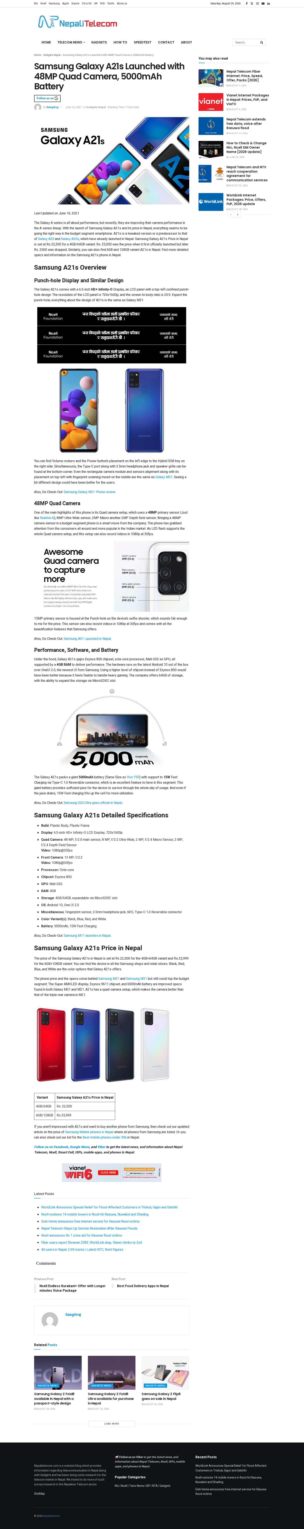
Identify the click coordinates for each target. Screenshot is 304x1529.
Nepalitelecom (51, 1516)
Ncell (43, 3)
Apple (65, 3)
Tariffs (110, 3)
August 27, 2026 (238, 133)
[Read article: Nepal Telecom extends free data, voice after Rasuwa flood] (211, 126)
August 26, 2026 (45, 1409)
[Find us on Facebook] (247, 3)
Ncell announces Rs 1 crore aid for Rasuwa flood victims (81, 1235)
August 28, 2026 (238, 209)
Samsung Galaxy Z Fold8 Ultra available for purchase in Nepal (111, 1399)
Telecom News (69, 42)
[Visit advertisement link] (111, 316)
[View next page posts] (238, 214)
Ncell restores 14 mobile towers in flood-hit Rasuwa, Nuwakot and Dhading (94, 1214)
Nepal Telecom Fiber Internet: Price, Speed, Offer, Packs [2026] (244, 75)
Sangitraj (53, 107)
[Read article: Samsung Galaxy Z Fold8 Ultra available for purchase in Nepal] (111, 1373)
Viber (101, 1147)
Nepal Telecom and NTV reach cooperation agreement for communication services (247, 173)
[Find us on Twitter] (251, 3)
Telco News (136, 1486)
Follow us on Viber (131, 1457)
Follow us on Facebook (51, 1147)
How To (120, 42)
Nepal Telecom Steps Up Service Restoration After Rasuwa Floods (89, 1228)
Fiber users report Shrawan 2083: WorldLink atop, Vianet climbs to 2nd (91, 1242)
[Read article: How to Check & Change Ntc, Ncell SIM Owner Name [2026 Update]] (211, 150)
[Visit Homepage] (76, 22)
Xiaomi (75, 3)
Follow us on (45, 98)
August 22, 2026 (238, 185)
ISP (96, 3)
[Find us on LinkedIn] (268, 3)
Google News (79, 1147)
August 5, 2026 (237, 85)
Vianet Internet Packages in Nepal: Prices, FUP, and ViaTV (247, 99)
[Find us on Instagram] (257, 3)
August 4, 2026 (237, 109)
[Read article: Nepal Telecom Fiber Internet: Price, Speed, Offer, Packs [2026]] (211, 78)
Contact (166, 42)
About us (122, 3)
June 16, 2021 (73, 107)
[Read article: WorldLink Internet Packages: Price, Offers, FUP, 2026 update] (211, 202)
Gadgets (99, 42)
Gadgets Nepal (51, 55)
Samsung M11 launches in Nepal (87, 935)
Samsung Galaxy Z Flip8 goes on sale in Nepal (161, 1396)
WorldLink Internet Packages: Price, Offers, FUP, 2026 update (246, 199)
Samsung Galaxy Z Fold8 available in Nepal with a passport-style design (54, 1399)
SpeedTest (142, 42)
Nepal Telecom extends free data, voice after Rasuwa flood (246, 123)
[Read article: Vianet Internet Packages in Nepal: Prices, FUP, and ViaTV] (211, 102)
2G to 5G (87, 3)
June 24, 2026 (236, 157)
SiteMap (39, 1494)
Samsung (54, 3)
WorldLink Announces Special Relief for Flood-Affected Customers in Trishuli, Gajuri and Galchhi (109, 1207)
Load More (111, 1424)
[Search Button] (262, 42)
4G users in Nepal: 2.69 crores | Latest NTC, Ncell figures (82, 1249)
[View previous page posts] (230, 214)
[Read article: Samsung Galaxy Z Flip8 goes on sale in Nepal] (165, 1373)
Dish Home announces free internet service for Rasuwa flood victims (90, 1221)
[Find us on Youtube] (263, 3)
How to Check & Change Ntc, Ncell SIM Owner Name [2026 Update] (246, 147)
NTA (102, 3)
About (186, 42)
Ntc (36, 3)
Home (46, 42)
